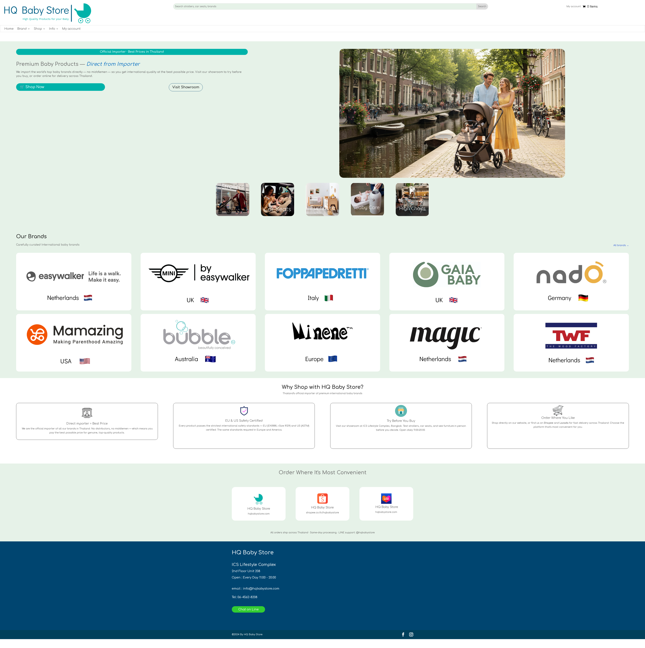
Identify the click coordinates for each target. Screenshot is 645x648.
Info (52, 29)
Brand (22, 29)
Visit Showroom (185, 87)
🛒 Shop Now (32, 87)
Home (9, 29)
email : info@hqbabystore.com (255, 588)
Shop (38, 29)
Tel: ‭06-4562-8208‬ (244, 597)
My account (573, 6)
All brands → (621, 245)
